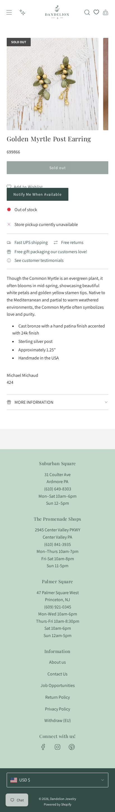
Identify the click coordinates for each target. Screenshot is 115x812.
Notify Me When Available (37, 194)
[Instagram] (57, 747)
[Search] (87, 12)
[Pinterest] (71, 747)
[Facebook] (43, 747)
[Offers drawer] (22, 12)
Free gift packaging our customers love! (51, 252)
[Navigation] (9, 12)
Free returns (72, 242)
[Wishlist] (96, 12)
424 (10, 382)
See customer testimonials (39, 260)
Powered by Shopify (57, 804)
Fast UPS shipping (31, 242)
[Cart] (105, 12)
